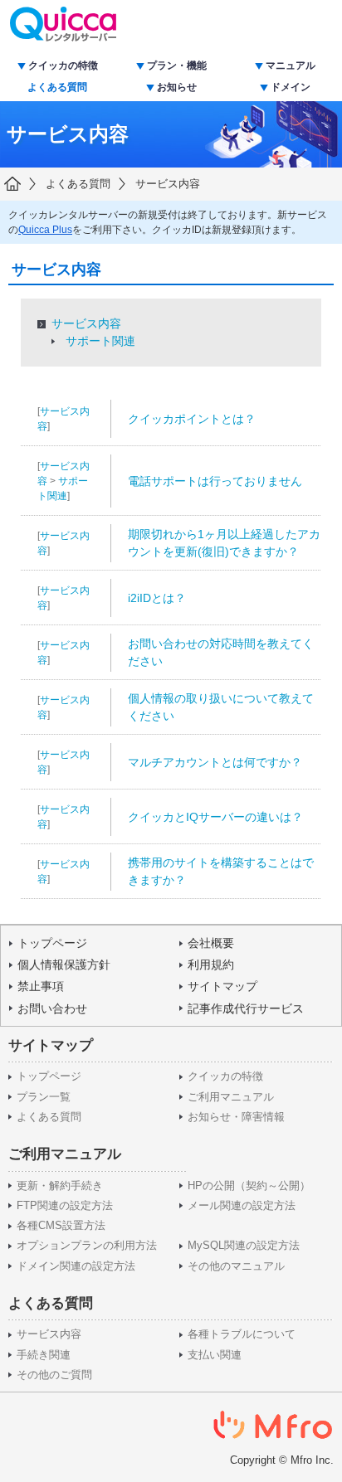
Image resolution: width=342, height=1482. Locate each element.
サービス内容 (167, 183)
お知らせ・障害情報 (236, 1117)
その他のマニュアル (236, 1266)
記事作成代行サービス (246, 1008)
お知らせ (177, 87)
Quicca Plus (45, 230)
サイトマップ (222, 986)
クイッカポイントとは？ (192, 418)
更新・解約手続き (60, 1186)
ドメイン (290, 87)
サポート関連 (100, 340)
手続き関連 (44, 1355)
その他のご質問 (54, 1375)
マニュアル (290, 65)
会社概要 (211, 943)
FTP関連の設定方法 (65, 1206)
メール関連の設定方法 (242, 1206)
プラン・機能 (177, 65)
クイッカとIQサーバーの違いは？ (215, 817)
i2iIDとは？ (157, 598)
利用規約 (211, 964)
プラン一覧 (44, 1097)
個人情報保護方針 (63, 964)
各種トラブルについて (242, 1334)
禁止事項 (40, 986)
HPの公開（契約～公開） (249, 1186)
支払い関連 (215, 1355)
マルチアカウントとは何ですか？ (215, 762)
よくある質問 (57, 87)
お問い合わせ (52, 1008)
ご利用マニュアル (231, 1097)
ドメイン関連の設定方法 (76, 1266)
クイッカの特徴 (63, 65)
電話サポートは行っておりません (215, 481)
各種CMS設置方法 (61, 1226)
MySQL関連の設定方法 (244, 1245)
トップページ (52, 943)
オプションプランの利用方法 (87, 1245)
